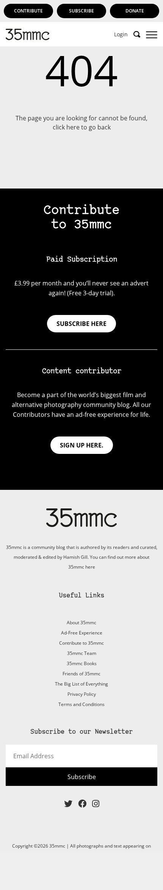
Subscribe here (81, 324)
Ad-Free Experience (81, 633)
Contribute (28, 11)
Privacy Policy (81, 694)
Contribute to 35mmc (81, 643)
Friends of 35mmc (81, 673)
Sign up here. (81, 445)
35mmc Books (82, 663)
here (90, 567)
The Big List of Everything (81, 684)
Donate (134, 11)
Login (121, 34)
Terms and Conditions (81, 704)
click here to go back (82, 127)
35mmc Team (81, 653)
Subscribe (81, 11)
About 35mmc (81, 622)
